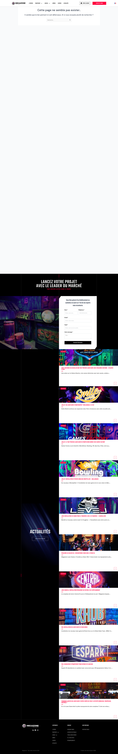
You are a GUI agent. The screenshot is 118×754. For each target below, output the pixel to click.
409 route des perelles (71, 732)
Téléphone (81, 310)
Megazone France (70, 730)
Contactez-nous (99, 3)
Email (66, 317)
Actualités (66, 3)
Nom (66, 310)
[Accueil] (18, 3)
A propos (31, 3)
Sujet (66, 324)
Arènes (54, 3)
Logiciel (46, 3)
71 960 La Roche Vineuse (71, 735)
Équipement (37, 3)
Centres (59, 3)
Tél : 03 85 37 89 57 (70, 738)
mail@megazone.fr (71, 741)
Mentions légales (85, 730)
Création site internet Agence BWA (88, 750)
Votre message (68, 332)
